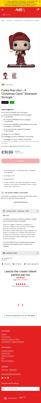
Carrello (3, 334)
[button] (20, 211)
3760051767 (13, 370)
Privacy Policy (5, 353)
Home (3, 20)
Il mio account (5, 337)
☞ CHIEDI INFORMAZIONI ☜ (20, 202)
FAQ (2, 358)
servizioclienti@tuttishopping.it (11, 374)
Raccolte (9, 20)
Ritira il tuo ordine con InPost (10, 339)
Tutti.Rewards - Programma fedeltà (12, 342)
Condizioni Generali (7, 351)
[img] (20, 278)
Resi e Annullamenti (7, 361)
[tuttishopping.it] (20, 10)
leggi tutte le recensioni (20, 280)
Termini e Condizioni (7, 356)
